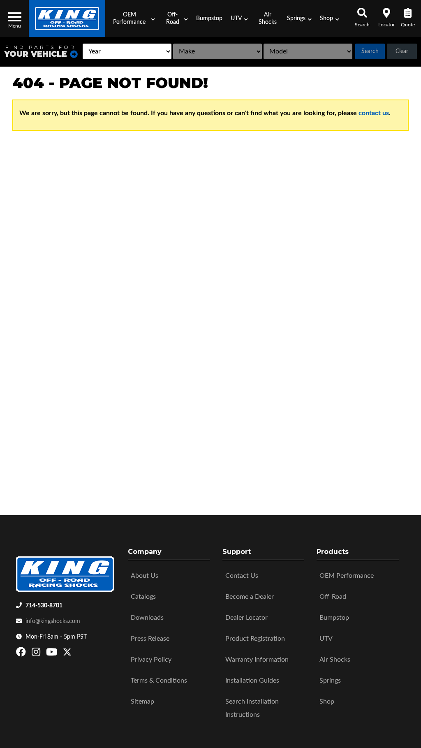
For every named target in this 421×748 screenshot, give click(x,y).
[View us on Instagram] (37, 653)
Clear (402, 51)
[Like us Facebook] (22, 653)
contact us (374, 113)
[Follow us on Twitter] (67, 653)
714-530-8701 (43, 606)
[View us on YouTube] (52, 653)
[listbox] (127, 51)
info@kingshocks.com (52, 621)
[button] (132, 18)
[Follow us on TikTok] (76, 653)
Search (370, 51)
